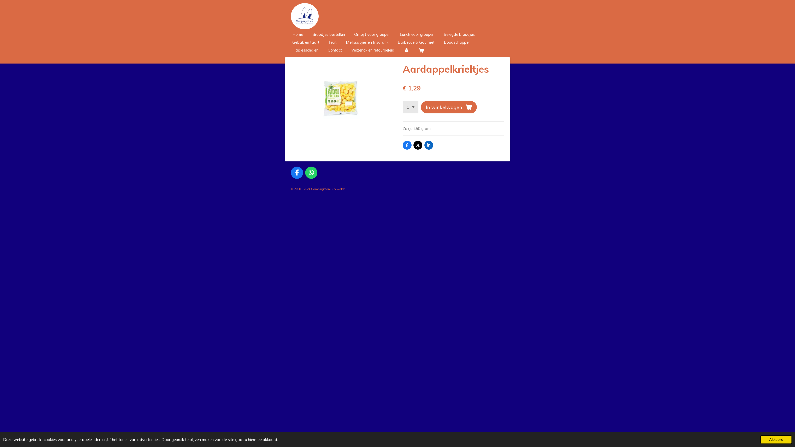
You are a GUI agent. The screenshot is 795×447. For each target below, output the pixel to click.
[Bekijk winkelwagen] (421, 50)
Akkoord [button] (776, 439)
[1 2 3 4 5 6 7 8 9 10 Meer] (410, 107)
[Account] (406, 50)
